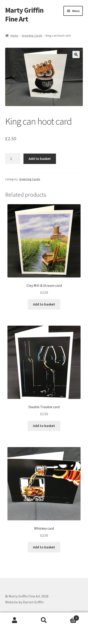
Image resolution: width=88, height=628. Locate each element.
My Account (14, 620)
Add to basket (40, 158)
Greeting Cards (32, 35)
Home (14, 35)
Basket (68, 616)
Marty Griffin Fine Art (24, 15)
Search (44, 620)
